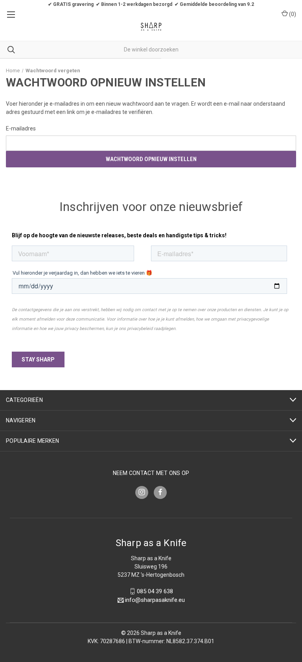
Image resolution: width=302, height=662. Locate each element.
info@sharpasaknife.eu (155, 600)
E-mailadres (21, 128)
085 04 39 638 (155, 591)
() (292, 14)
